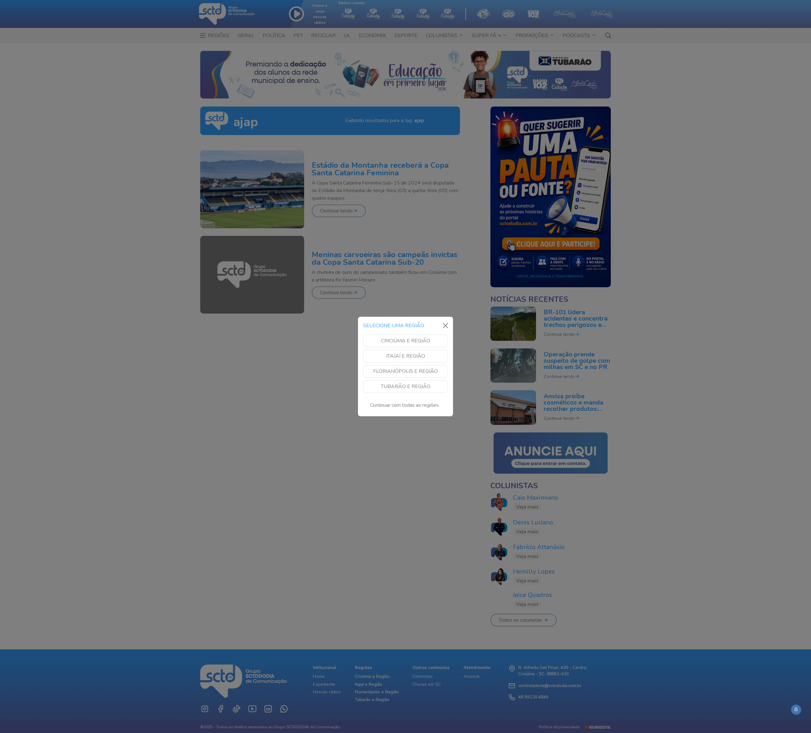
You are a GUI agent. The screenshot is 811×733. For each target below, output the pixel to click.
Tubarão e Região (406, 386)
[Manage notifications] (796, 709)
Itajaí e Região (405, 356)
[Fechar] (445, 326)
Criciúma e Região (405, 340)
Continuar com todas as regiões (404, 405)
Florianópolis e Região (405, 371)
